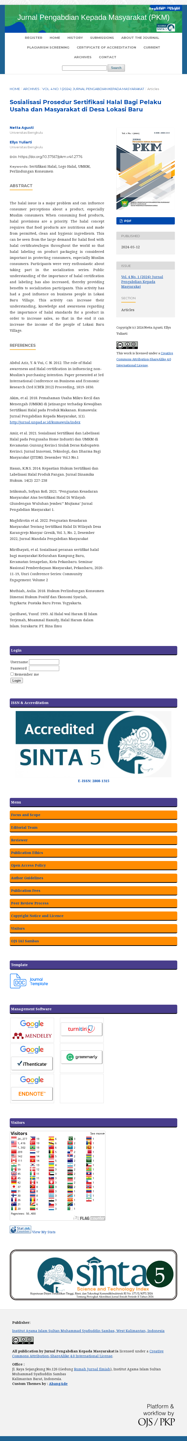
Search (116, 68)
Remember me (27, 674)
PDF (127, 221)
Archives (83, 57)
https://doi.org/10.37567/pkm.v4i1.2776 (50, 157)
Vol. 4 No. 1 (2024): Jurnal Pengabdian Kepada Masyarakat (93, 89)
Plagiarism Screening (48, 47)
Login (175, 8)
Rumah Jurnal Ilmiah (92, 1369)
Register (33, 38)
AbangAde (58, 1383)
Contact (107, 57)
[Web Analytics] (20, 1232)
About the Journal (140, 38)
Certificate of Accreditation (106, 47)
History (75, 38)
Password (18, 668)
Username (19, 662)
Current (151, 47)
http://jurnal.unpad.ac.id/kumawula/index (45, 422)
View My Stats (44, 1232)
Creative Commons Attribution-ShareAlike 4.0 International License (144, 359)
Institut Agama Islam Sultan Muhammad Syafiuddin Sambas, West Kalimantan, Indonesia (88, 1330)
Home (55, 38)
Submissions (102, 38)
